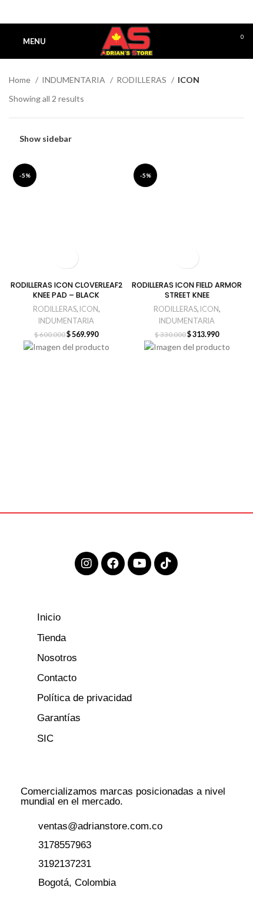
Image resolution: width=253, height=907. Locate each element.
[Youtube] (139, 563)
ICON (88, 309)
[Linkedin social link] (140, 11)
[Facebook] (113, 563)
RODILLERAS (142, 80)
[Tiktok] (166, 563)
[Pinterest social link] (127, 11)
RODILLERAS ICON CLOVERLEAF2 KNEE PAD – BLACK (66, 290)
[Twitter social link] (113, 11)
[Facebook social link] (99, 11)
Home (20, 80)
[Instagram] (86, 563)
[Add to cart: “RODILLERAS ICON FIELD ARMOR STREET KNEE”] (187, 258)
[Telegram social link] (154, 11)
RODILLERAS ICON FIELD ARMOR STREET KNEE (187, 290)
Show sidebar (45, 138)
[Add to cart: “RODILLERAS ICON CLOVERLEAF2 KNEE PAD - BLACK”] (66, 258)
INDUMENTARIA (74, 80)
